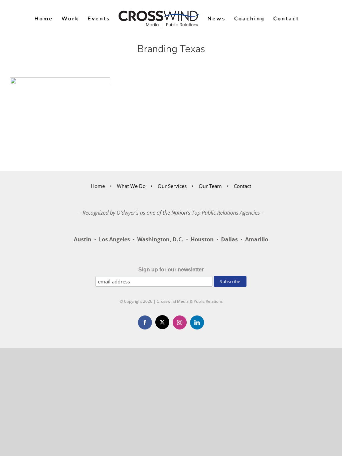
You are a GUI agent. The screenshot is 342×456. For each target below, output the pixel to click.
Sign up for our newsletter (171, 269)
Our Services (172, 186)
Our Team (210, 186)
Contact (242, 186)
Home (98, 186)
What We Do (131, 186)
